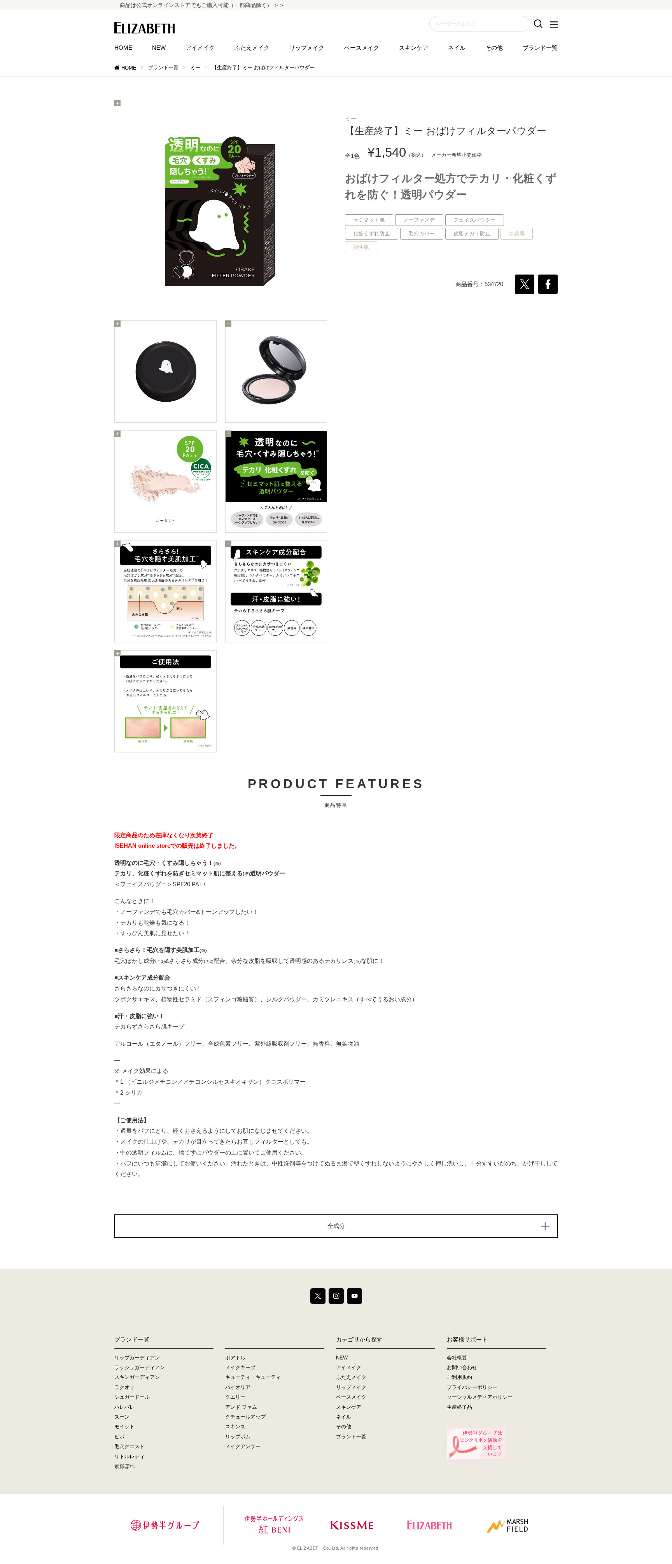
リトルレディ (129, 1456)
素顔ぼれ (124, 1466)
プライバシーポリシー (472, 1387)
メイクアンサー (243, 1446)
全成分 (336, 1226)
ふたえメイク (252, 47)
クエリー (235, 1397)
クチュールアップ (245, 1417)
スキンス (235, 1426)
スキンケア (413, 47)
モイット (124, 1426)
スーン (122, 1417)
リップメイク (306, 47)
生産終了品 (459, 1407)
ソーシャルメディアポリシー (480, 1397)
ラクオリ (124, 1387)
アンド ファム (241, 1407)
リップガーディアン (137, 1358)
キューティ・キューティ (253, 1377)
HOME (123, 47)
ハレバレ (124, 1407)
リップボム (237, 1437)
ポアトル (235, 1358)
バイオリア (237, 1387)
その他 (494, 47)
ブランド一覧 (540, 47)
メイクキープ (240, 1367)
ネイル (457, 47)
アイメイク (200, 47)
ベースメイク (361, 47)
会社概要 (457, 1358)
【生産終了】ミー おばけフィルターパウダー (263, 67)
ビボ (119, 1437)
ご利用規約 (459, 1377)
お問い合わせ (462, 1367)
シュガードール (132, 1397)
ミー (195, 67)
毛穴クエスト (129, 1446)
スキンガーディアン (137, 1377)
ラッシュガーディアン (139, 1367)
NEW (159, 47)
